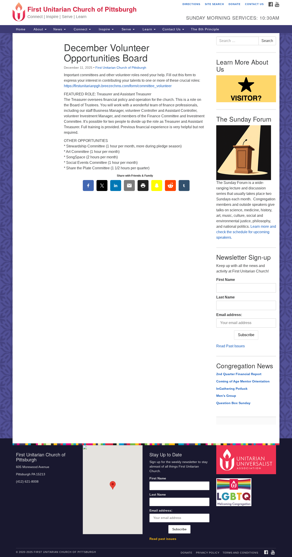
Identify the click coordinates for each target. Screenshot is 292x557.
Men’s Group (226, 395)
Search (267, 41)
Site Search (214, 4)
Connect (81, 29)
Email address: (229, 315)
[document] (146, 235)
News (58, 29)
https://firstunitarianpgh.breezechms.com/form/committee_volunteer (118, 86)
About (38, 29)
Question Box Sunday (233, 403)
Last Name (225, 297)
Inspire (104, 29)
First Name (225, 280)
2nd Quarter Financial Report (238, 374)
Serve (126, 29)
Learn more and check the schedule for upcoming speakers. (246, 232)
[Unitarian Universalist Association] (246, 459)
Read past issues (162, 539)
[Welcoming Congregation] (234, 490)
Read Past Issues (230, 346)
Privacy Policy (207, 552)
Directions (191, 4)
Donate (234, 4)
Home (21, 29)
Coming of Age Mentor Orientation (243, 381)
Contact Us (254, 4)
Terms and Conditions (240, 552)
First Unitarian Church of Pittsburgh (120, 67)
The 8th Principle (205, 29)
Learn (147, 29)
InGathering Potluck (232, 388)
